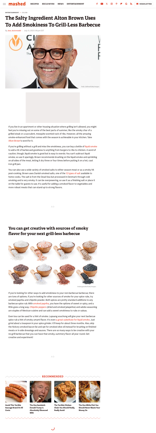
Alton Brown (14, 140)
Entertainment (12, 12)
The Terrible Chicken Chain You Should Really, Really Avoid (64, 408)
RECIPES (34, 4)
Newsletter (146, 4)
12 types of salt (73, 173)
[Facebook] (97, 4)
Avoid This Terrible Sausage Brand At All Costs (14, 408)
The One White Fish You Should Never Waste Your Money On (89, 408)
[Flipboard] (121, 4)
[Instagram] (111, 4)
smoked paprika (41, 303)
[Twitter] (106, 4)
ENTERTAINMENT (75, 4)
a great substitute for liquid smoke (73, 319)
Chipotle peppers (38, 307)
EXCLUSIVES (48, 4)
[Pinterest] (116, 4)
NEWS (61, 4)
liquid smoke (91, 146)
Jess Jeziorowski (14, 30)
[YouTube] (101, 4)
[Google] (126, 4)
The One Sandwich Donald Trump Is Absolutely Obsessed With (39, 409)
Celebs (25, 12)
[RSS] (131, 4)
